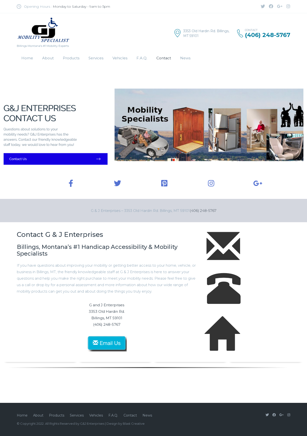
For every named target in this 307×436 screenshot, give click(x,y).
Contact (163, 58)
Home (27, 58)
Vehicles (119, 58)
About (48, 58)
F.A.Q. (141, 58)
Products (71, 58)
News (185, 58)
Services (96, 58)
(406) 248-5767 (203, 210)
